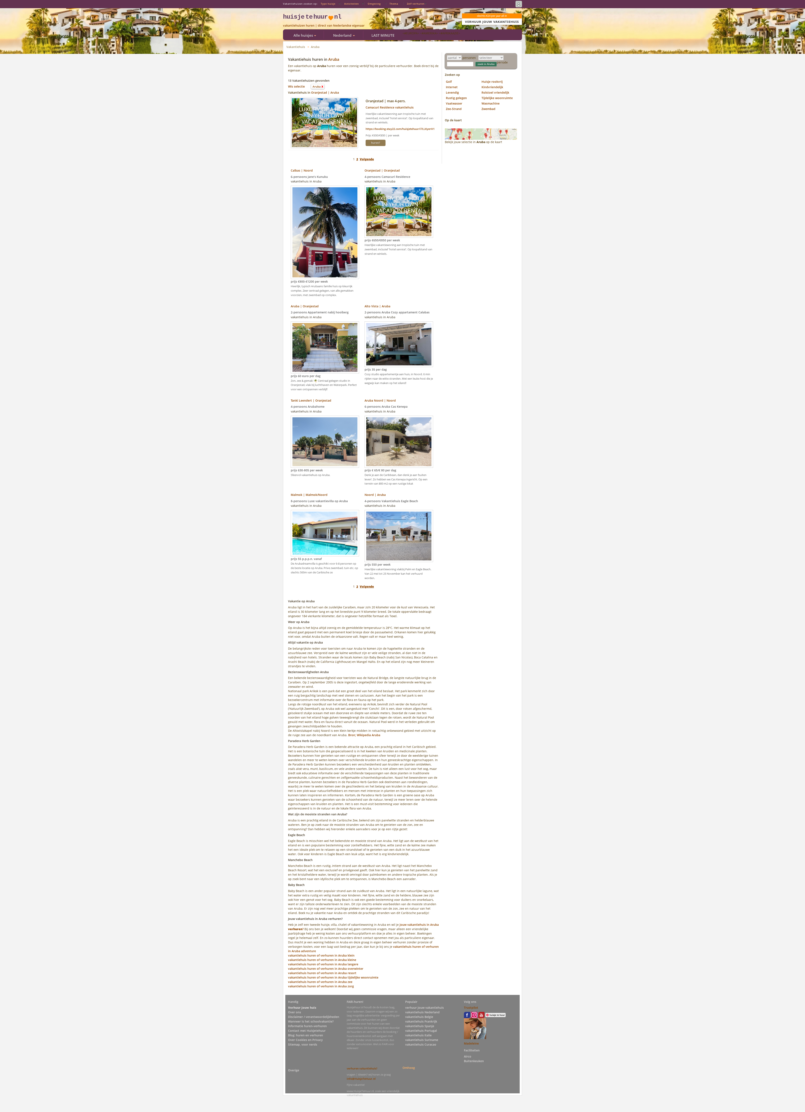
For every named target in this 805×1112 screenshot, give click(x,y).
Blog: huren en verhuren (305, 1035)
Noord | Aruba (375, 495)
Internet (452, 87)
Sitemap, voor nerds (302, 1044)
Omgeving (374, 3)
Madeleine (471, 1043)
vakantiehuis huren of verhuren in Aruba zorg (321, 986)
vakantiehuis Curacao (420, 1044)
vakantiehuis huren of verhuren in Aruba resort (322, 973)
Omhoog (408, 1068)
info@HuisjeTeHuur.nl (361, 1079)
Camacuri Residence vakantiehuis (390, 107)
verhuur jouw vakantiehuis (424, 1008)
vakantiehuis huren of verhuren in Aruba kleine (322, 960)
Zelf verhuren (416, 3)
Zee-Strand (454, 109)
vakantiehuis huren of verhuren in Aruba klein (321, 955)
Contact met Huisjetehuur (307, 1031)
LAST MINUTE (382, 35)
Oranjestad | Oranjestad (382, 170)
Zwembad (488, 109)
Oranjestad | (320, 92)
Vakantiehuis (295, 47)
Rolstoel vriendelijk (495, 92)
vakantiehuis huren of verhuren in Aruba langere (323, 964)
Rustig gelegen (456, 98)
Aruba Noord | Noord (380, 400)
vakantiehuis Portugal (421, 1031)
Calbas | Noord (302, 170)
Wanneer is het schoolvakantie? (311, 1021)
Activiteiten (351, 3)
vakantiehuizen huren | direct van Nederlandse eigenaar (324, 25)
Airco (467, 1056)
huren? (375, 143)
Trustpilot (471, 1008)
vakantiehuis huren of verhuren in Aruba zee (320, 982)
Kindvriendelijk (492, 87)
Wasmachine (491, 103)
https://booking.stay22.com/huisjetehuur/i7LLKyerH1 (400, 129)
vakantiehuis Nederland (422, 1012)
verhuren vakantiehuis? (362, 1068)
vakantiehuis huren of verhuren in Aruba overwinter (325, 969)
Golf (449, 82)
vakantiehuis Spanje (419, 1026)
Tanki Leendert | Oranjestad (311, 400)
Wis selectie (296, 86)
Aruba (315, 47)
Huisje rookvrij (492, 82)
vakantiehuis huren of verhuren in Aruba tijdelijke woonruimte (333, 977)
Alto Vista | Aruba (377, 306)
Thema (394, 3)
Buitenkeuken (474, 1061)
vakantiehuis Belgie (419, 1017)
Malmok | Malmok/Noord (309, 495)
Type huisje (328, 3)
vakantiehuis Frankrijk (421, 1021)
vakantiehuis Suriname (421, 1040)
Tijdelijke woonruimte (497, 98)
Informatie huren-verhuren (307, 1026)
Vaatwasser (454, 103)
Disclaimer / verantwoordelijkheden (313, 1017)
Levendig (452, 92)
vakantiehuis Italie (418, 1035)
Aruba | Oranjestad (305, 306)
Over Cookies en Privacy (305, 1040)
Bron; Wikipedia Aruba (364, 735)
